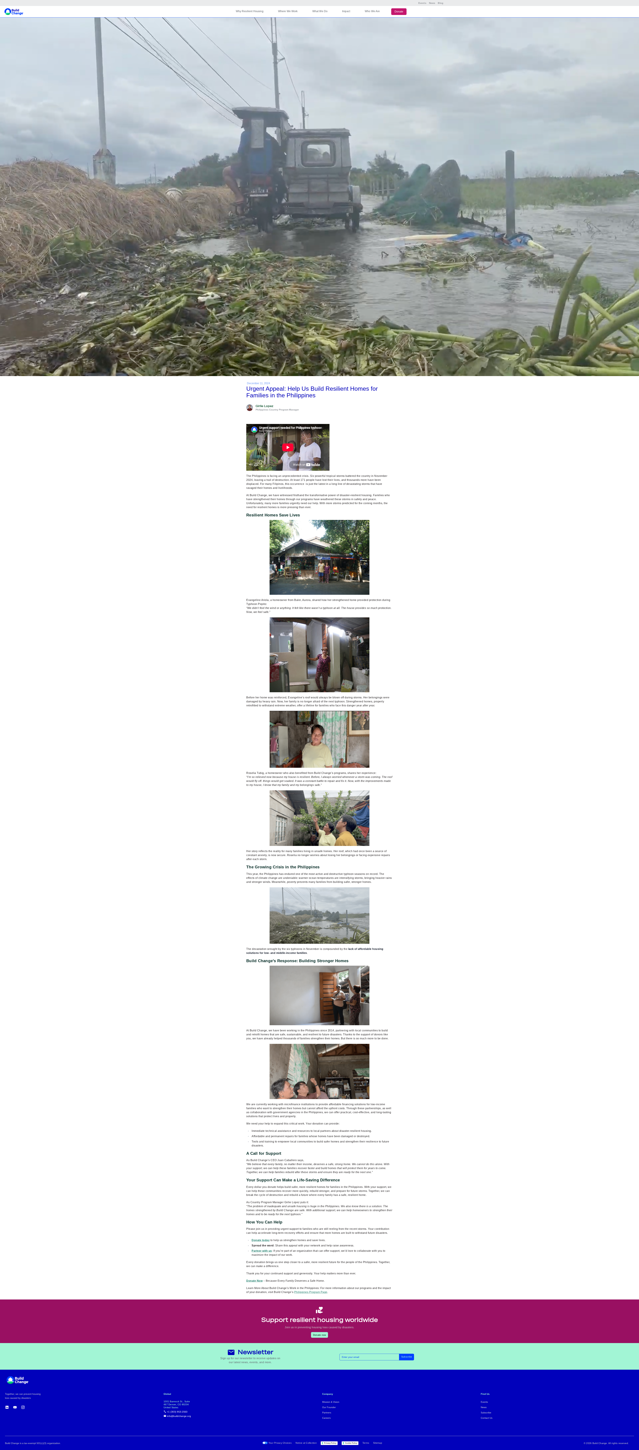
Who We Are (372, 11)
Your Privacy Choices (280, 1443)
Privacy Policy (330, 1443)
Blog (440, 3)
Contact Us (486, 1418)
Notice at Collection (306, 1443)
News (432, 3)
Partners (326, 1412)
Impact (346, 11)
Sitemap (377, 1443)
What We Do (320, 11)
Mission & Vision (330, 1402)
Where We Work (288, 11)
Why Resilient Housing (249, 11)
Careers (326, 1418)
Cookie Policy (351, 1443)
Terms (365, 1443)
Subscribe (406, 1356)
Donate (399, 11)
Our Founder (329, 1407)
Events (422, 3)
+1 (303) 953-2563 (177, 1411)
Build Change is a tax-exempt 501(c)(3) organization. (33, 1443)
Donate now (319, 1335)
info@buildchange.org (179, 1416)
